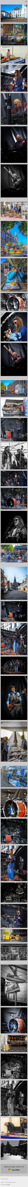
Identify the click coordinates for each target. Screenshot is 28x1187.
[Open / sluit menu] (26, 1)
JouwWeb (8, 1184)
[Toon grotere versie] (14, 13)
